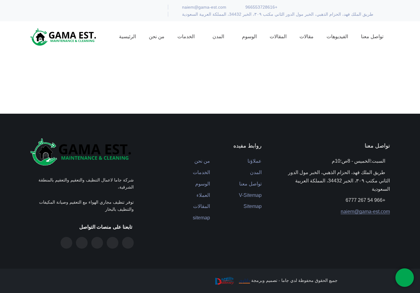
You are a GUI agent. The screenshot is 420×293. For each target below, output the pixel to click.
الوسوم (202, 183)
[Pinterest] (97, 243)
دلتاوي (244, 280)
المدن (256, 172)
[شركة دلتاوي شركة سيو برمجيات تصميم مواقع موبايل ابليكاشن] (224, 280)
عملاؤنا (255, 161)
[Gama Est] (64, 36)
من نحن (202, 161)
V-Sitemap (250, 195)
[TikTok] (82, 243)
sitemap (201, 217)
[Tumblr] (112, 243)
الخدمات (201, 172)
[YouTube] (66, 243)
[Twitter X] (128, 243)
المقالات (201, 206)
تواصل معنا (250, 183)
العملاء (203, 195)
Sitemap (253, 206)
